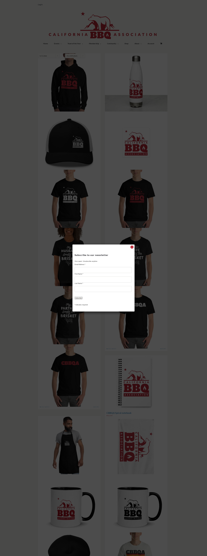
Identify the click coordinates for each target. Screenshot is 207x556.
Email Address (80, 264)
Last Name (79, 283)
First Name (79, 274)
